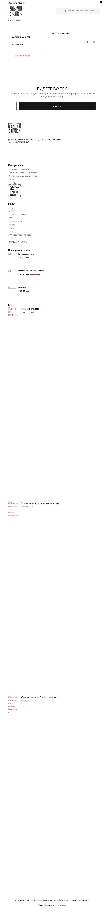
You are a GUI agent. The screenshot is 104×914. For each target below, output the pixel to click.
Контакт (8, 48)
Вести (7, 35)
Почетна (8, 15)
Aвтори (8, 28)
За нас (7, 41)
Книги (7, 22)
